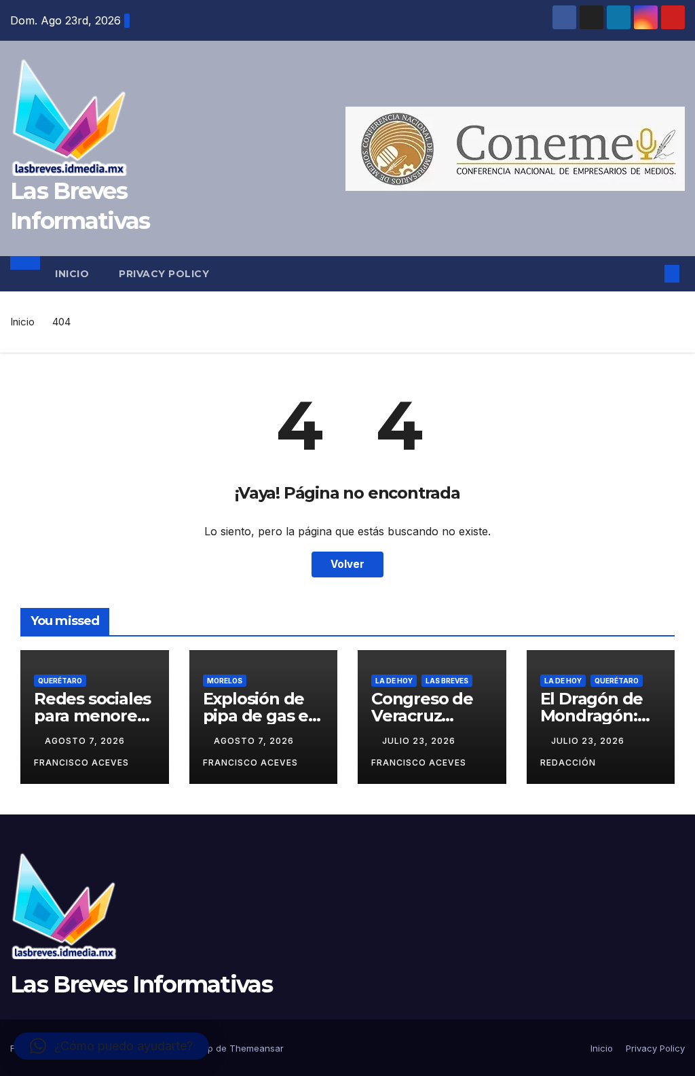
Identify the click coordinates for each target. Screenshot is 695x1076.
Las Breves (447, 681)
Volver (347, 564)
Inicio (72, 274)
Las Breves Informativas (141, 984)
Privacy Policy (164, 274)
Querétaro (60, 681)
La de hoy (394, 681)
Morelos (224, 681)
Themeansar (256, 1048)
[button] (650, 274)
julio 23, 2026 (420, 741)
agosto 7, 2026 (86, 741)
